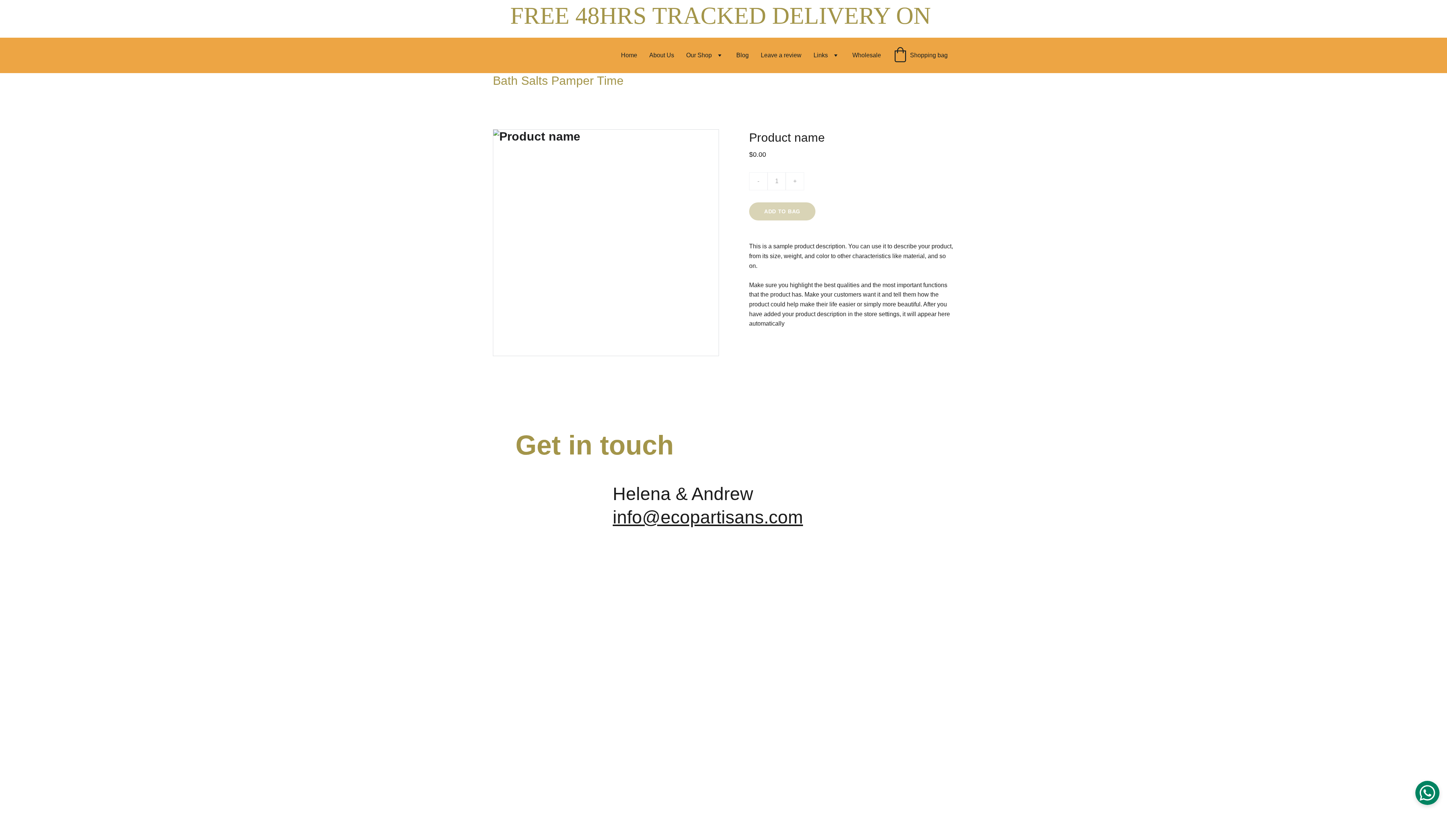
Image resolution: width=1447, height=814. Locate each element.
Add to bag (782, 211)
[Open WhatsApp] (1427, 793)
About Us (661, 55)
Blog (742, 55)
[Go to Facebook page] (844, 496)
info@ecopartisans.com (708, 517)
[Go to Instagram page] (917, 496)
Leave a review (781, 55)
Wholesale (866, 55)
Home (629, 55)
